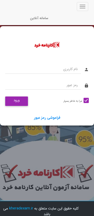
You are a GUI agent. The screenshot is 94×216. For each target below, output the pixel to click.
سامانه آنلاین (39, 18)
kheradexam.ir (21, 208)
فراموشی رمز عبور (47, 118)
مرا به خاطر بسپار (72, 101)
